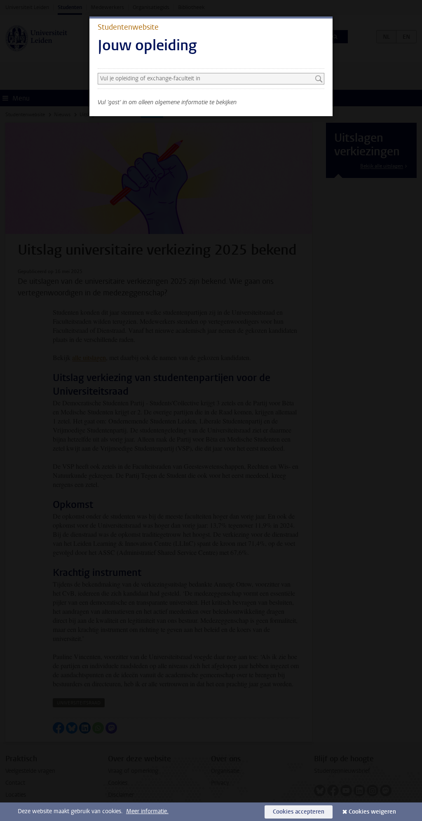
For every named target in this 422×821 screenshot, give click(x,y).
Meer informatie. (147, 811)
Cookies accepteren (298, 812)
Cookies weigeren (372, 812)
